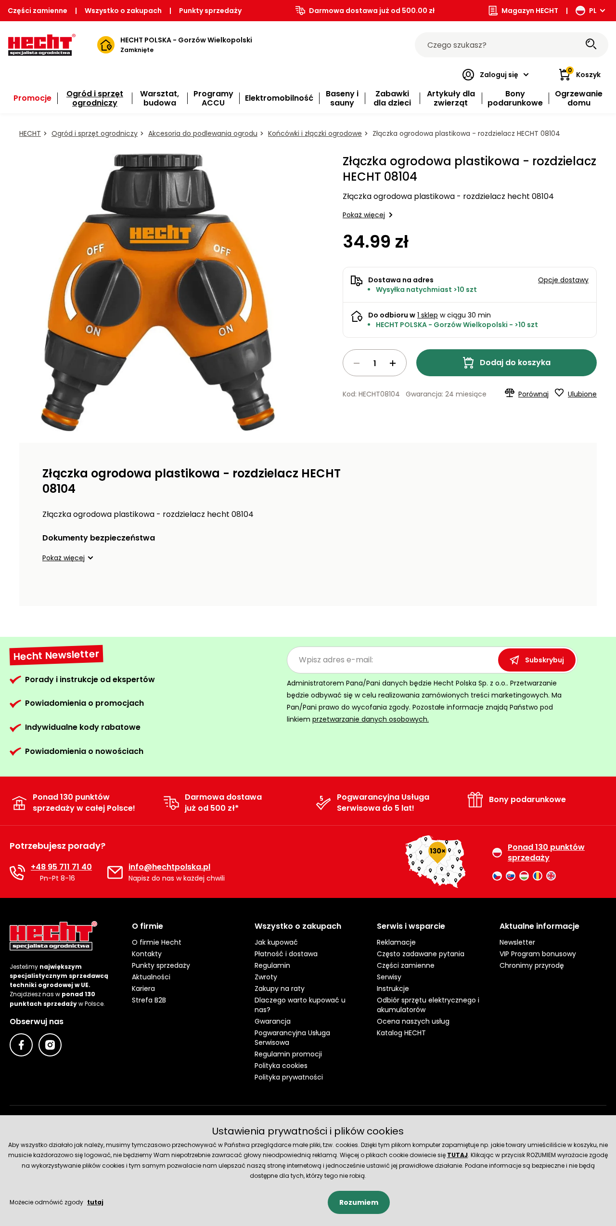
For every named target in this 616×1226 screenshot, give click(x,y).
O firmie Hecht (156, 942)
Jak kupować (276, 942)
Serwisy (389, 977)
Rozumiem (358, 1202)
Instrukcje (393, 988)
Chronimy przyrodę (532, 965)
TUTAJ (457, 1155)
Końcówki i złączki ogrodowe (315, 133)
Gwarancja (273, 1021)
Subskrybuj (544, 660)
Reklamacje (396, 942)
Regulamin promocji (288, 1054)
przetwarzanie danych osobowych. (370, 719)
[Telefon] (17, 872)
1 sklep (427, 315)
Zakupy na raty (280, 988)
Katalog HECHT (401, 1033)
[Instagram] (50, 1044)
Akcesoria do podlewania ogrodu (202, 133)
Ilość (374, 363)
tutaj (95, 1202)
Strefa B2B (149, 1000)
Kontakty (147, 954)
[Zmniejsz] (356, 363)
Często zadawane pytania (420, 954)
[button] (69, 558)
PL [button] (593, 10)
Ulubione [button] (582, 394)
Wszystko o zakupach (123, 10)
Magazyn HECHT (529, 10)
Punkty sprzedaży (210, 10)
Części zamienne (37, 10)
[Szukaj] (591, 45)
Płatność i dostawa (286, 954)
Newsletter (517, 942)
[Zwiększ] (392, 363)
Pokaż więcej (364, 215)
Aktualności (151, 977)
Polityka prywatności (289, 1077)
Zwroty (266, 977)
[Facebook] (21, 1044)
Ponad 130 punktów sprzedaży (546, 852)
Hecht (30, 133)
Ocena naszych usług (413, 1021)
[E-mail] (115, 872)
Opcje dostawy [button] (563, 280)
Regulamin (272, 965)
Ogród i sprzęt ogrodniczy (94, 133)
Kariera (143, 988)
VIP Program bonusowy (538, 954)
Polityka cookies (281, 1065)
